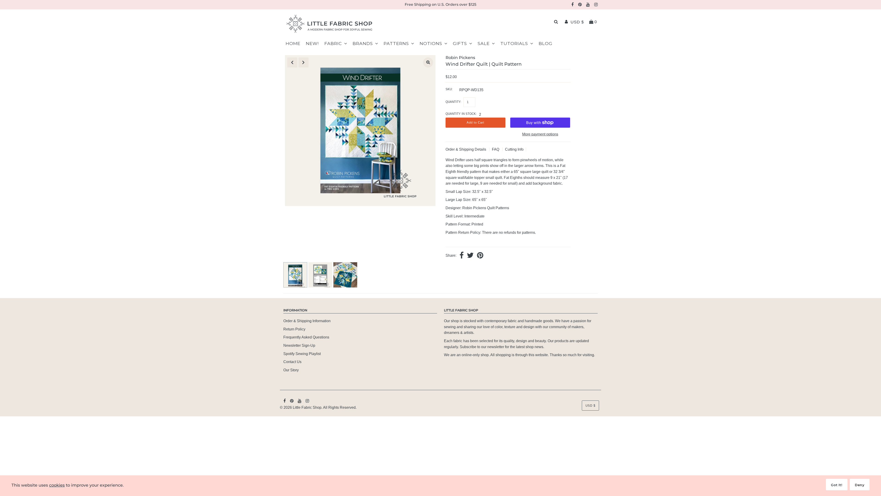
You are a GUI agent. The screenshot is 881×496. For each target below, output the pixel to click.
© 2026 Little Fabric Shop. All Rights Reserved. (318, 407)
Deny (859, 485)
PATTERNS (396, 43)
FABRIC (333, 43)
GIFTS (460, 43)
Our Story (291, 370)
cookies (57, 485)
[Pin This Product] (480, 256)
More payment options (540, 134)
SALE (484, 43)
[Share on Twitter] (470, 256)
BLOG (545, 43)
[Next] (303, 62)
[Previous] (292, 62)
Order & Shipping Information (307, 321)
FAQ (496, 149)
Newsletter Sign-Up (299, 345)
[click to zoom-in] (428, 62)
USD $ (577, 22)
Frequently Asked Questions (306, 337)
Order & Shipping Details (466, 149)
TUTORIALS (514, 43)
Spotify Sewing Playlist (302, 354)
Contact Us (292, 362)
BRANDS (363, 43)
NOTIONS (431, 43)
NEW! (312, 43)
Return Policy (294, 329)
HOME (293, 43)
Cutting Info (514, 149)
